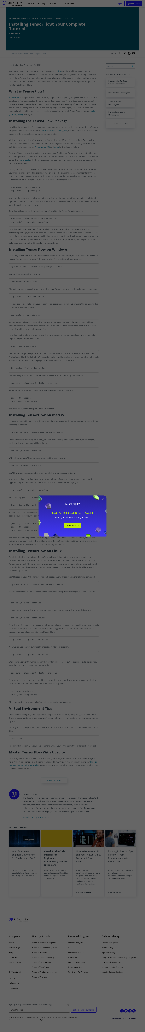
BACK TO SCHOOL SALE (72, 513)
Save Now (71, 525)
